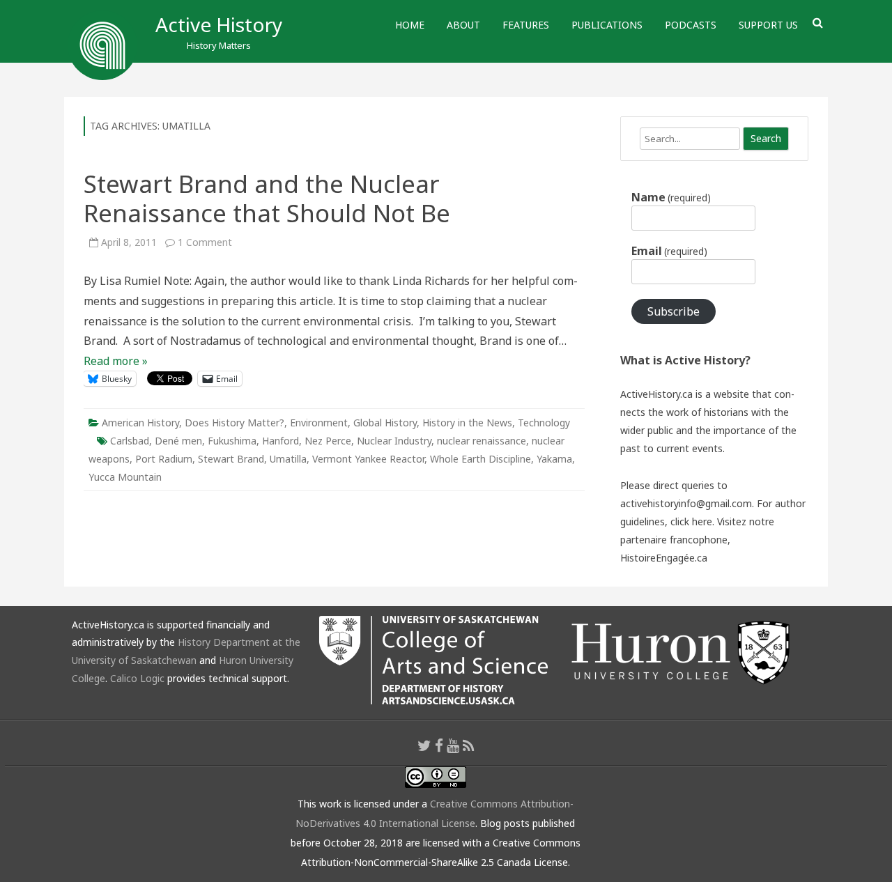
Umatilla (288, 458)
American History (140, 422)
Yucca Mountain (125, 476)
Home (409, 24)
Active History (218, 24)
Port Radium (163, 458)
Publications (607, 24)
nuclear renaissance (481, 440)
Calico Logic (137, 678)
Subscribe (673, 311)
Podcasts (690, 24)
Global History (385, 422)
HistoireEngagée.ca (663, 557)
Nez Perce (328, 440)
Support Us (768, 24)
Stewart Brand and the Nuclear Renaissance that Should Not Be (267, 198)
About (463, 24)
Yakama (554, 458)
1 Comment (205, 242)
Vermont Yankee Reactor (368, 458)
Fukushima (232, 440)
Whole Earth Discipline (480, 458)
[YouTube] (453, 745)
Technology (544, 422)
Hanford (280, 440)
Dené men (178, 440)
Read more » (116, 361)
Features (525, 24)
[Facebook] (439, 745)
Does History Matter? (234, 422)
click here (691, 521)
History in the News (467, 422)
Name (671, 197)
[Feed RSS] (469, 745)
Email (669, 250)
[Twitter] (424, 745)
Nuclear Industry (394, 440)
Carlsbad (129, 440)
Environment (319, 422)
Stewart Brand (231, 458)
